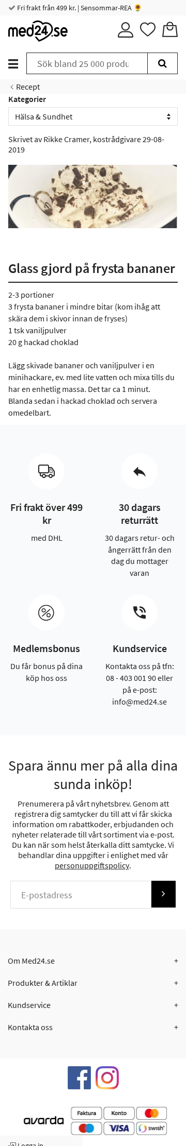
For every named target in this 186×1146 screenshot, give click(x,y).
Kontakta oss (30, 1027)
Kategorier (27, 99)
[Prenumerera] (163, 894)
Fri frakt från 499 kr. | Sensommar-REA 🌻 (79, 7)
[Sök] (162, 63)
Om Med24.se (31, 960)
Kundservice (29, 1005)
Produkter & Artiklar (43, 983)
